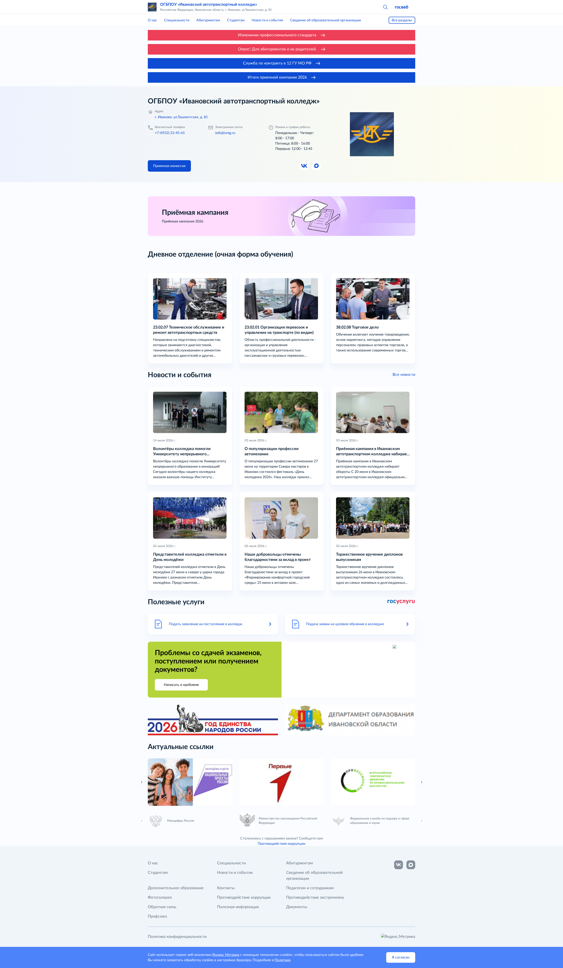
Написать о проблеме (181, 685)
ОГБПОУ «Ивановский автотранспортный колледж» (208, 5)
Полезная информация (238, 907)
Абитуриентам (208, 20)
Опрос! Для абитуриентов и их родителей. (277, 49)
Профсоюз (157, 916)
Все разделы (402, 20)
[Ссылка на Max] (316, 166)
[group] (190, 782)
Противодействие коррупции (281, 843)
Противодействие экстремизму (315, 898)
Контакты (226, 888)
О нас (152, 20)
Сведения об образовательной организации (325, 20)
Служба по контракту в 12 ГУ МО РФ (277, 63)
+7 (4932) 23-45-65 (170, 133)
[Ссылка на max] (410, 864)
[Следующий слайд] (421, 782)
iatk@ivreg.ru (225, 133)
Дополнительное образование (176, 888)
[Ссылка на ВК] (304, 166)
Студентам (236, 20)
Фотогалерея (160, 898)
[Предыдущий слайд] (141, 782)
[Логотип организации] (152, 7)
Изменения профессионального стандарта (277, 35)
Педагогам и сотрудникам (310, 888)
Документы (296, 907)
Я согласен (400, 957)
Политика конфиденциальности (177, 937)
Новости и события (267, 20)
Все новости (404, 375)
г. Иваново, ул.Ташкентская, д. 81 (181, 117)
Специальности (176, 20)
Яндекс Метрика (225, 955)
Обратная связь (162, 907)
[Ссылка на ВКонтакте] (398, 864)
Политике (282, 960)
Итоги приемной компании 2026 (277, 77)
